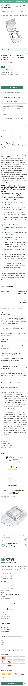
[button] (25, 11)
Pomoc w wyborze (5, 590)
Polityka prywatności (6, 598)
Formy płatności (4, 614)
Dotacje (3, 592)
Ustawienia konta (5, 631)
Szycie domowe (14, 15)
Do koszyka (13, 87)
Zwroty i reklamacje (5, 600)
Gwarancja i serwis (5, 601)
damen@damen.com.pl (7, 447)
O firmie (2, 640)
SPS (26, 53)
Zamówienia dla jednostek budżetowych (10, 594)
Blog (2, 644)
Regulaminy (3, 596)
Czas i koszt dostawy (6, 616)
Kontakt (3, 642)
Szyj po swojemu (4, 15)
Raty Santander (4, 618)
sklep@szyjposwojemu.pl (9, 576)
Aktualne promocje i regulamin (8, 612)
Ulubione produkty (5, 629)
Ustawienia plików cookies (7, 603)
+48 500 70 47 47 (19, 113)
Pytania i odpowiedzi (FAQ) (7, 588)
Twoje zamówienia (5, 627)
